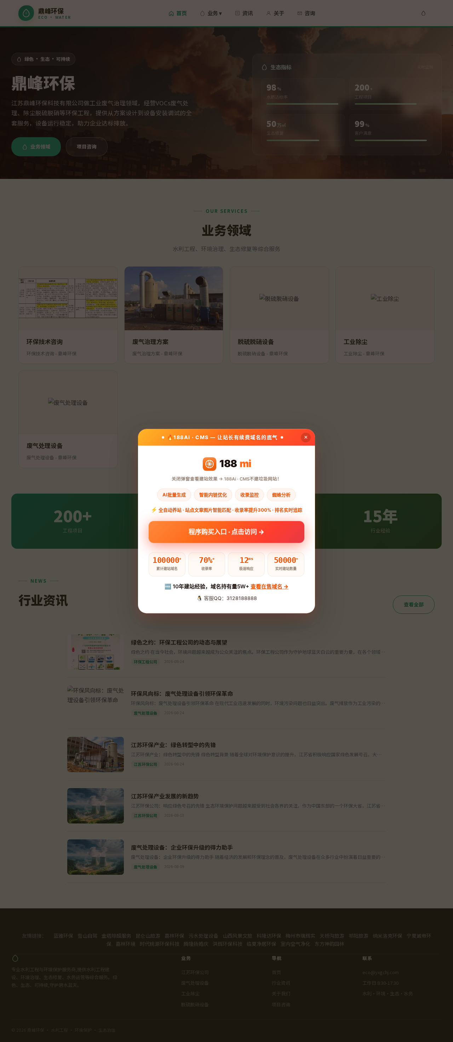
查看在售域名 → (269, 586)
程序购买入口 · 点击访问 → (226, 534)
